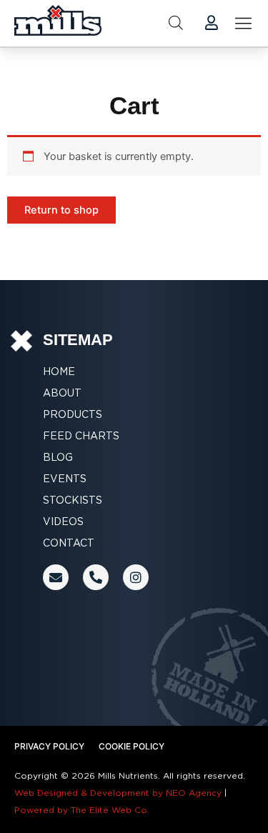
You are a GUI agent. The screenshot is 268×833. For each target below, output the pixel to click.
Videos (63, 521)
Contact (68, 543)
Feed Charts (81, 436)
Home (59, 371)
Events (64, 478)
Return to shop (61, 210)
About (62, 393)
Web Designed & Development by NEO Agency (118, 792)
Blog (58, 457)
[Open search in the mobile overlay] (176, 23)
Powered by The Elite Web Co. (81, 809)
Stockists (72, 500)
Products (72, 414)
